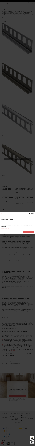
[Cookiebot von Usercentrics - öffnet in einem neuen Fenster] (30, 213)
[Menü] (33, 436)
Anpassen (16, 231)
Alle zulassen (28, 231)
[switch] (32, 442)
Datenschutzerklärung (5, 228)
